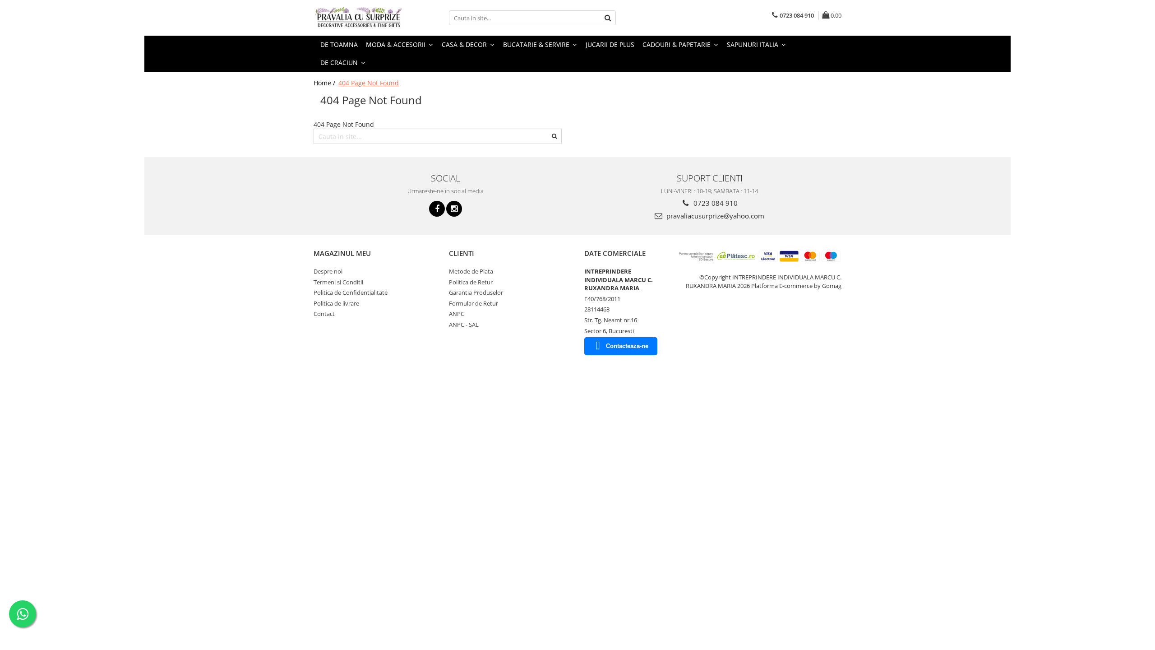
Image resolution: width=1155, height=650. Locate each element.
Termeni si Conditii (338, 282)
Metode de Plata (471, 271)
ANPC (456, 314)
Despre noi (328, 271)
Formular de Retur (473, 303)
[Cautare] (608, 17)
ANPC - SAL (464, 324)
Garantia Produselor (476, 292)
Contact (324, 314)
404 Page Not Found (368, 83)
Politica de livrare (336, 303)
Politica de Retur (471, 282)
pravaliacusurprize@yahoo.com (714, 215)
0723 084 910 (715, 203)
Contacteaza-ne (627, 346)
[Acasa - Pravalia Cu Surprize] (359, 18)
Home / (325, 83)
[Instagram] (454, 209)
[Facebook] (437, 209)
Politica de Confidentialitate (351, 292)
